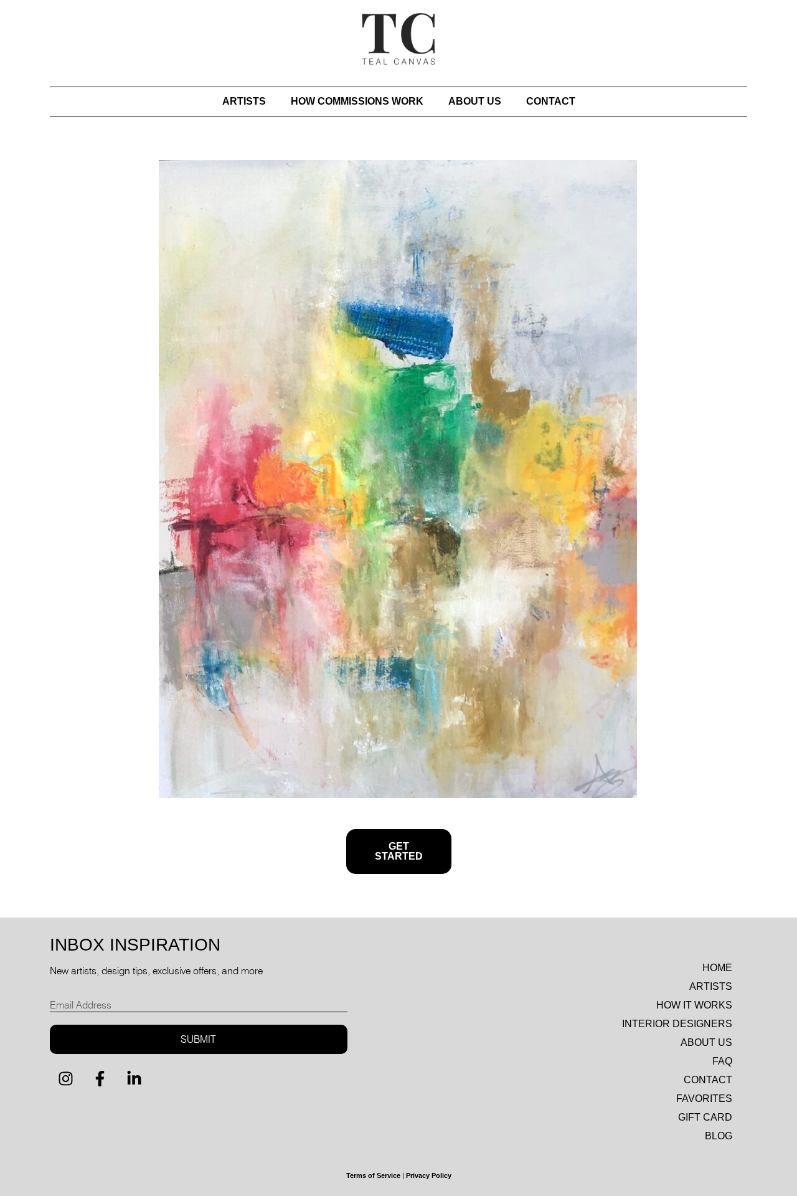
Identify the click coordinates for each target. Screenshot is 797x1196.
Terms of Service (373, 1175)
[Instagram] (65, 1078)
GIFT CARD (705, 1117)
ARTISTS (244, 101)
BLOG (718, 1136)
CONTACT (550, 101)
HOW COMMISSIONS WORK (357, 101)
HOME (717, 967)
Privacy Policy (428, 1175)
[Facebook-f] (99, 1078)
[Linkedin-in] (133, 1078)
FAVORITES (704, 1098)
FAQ (722, 1061)
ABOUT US (474, 101)
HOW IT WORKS (694, 1005)
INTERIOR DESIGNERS (677, 1023)
